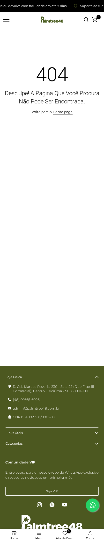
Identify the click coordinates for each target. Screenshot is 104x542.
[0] (94, 19)
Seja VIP (52, 491)
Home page (63, 112)
